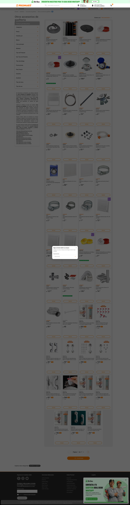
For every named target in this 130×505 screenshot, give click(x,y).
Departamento (56, 253)
